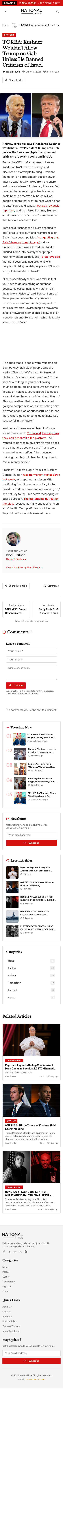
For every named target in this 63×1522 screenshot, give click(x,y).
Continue (18, 685)
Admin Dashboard (11, 1331)
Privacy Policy (9, 1321)
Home (5, 25)
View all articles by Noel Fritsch (24, 567)
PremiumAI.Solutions (35, 1379)
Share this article (18, 585)
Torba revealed (50, 256)
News (5, 1267)
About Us (7, 1306)
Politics (5, 1272)
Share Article (15, 80)
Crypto (5, 1291)
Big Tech (14, 25)
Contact (6, 1311)
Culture (6, 1276)
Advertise (7, 1316)
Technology (8, 1281)
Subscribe (34, 843)
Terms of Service (11, 1326)
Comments (53, 585)
